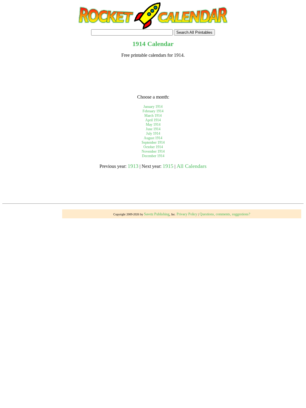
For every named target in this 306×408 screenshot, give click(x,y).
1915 (168, 166)
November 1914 (153, 151)
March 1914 (153, 115)
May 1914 (153, 124)
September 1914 (153, 142)
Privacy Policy (187, 214)
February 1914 (153, 111)
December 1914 (153, 156)
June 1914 (153, 129)
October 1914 (153, 147)
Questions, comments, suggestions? (225, 214)
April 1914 (153, 120)
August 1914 (153, 138)
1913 (133, 166)
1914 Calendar (153, 43)
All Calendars (191, 166)
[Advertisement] (153, 76)
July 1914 (153, 133)
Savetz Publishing (156, 214)
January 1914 (153, 107)
